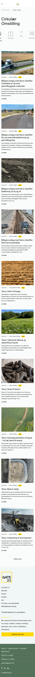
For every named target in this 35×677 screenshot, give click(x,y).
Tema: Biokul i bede (10, 489)
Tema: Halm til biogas (11, 291)
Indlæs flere (18, 559)
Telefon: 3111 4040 (7, 659)
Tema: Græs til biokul (10, 389)
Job (2, 600)
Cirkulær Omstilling (13, 77)
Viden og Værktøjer (5, 10)
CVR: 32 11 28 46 (7, 655)
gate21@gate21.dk (7, 663)
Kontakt (3, 597)
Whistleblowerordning (8, 606)
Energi (10, 287)
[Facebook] (1, 668)
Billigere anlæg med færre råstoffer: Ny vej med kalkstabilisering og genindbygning (17, 137)
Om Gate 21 (5, 587)
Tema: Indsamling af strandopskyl (16, 538)
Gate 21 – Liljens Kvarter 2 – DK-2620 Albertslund (13, 649)
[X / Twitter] (5, 668)
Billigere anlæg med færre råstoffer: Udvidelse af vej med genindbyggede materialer (17, 83)
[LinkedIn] (8, 668)
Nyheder (4, 591)
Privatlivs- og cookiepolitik (10, 603)
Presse (3, 594)
